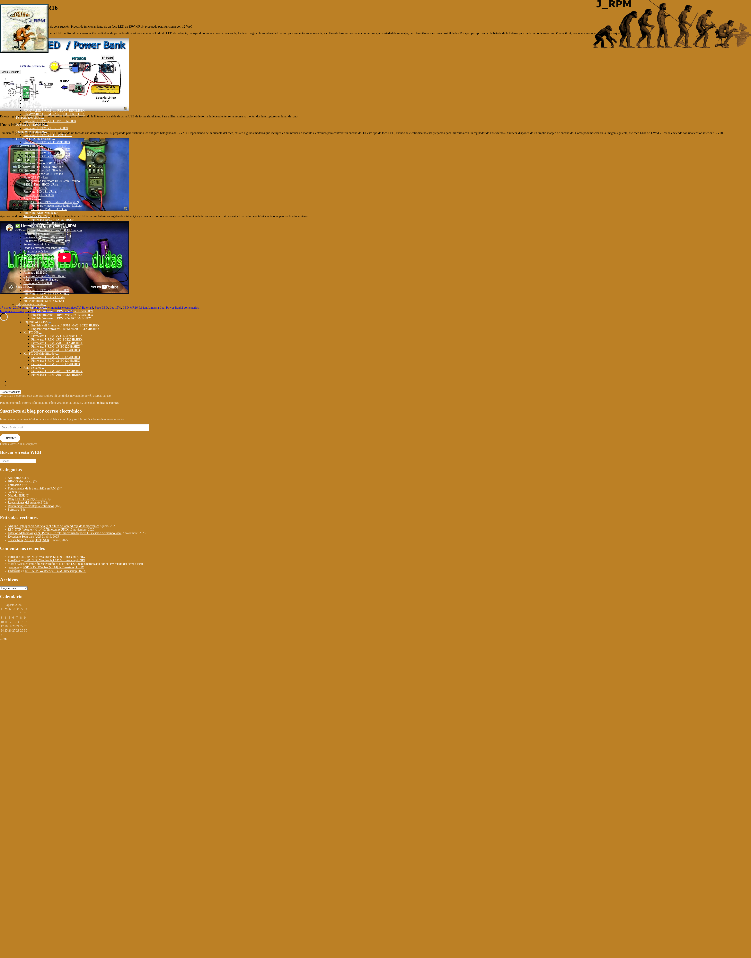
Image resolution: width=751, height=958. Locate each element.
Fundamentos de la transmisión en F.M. (32, 488)
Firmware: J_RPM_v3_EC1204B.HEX (55, 357)
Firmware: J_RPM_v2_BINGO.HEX (46, 152)
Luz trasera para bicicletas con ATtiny (46, 240)
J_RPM (4, 58)
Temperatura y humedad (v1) (41, 258)
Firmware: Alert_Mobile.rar (40, 212)
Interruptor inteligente (36, 233)
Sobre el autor (16, 78)
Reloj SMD (23, 89)
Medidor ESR (16, 495)
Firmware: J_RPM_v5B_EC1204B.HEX (57, 343)
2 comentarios (190, 307)
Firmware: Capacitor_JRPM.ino (43, 174)
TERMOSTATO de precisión (34, 138)
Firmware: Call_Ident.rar (38, 195)
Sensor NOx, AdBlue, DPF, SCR (28, 540)
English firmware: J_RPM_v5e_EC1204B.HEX (61, 318)
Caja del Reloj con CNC (38, 93)
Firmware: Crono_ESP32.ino (41, 163)
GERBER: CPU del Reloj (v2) (42, 100)
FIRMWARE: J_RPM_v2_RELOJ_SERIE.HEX (54, 114)
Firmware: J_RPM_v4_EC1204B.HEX (55, 350)
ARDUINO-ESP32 (28, 159)
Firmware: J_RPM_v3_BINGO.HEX (46, 149)
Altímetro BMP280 (35, 272)
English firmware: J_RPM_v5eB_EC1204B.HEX (62, 314)
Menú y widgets (10, 71)
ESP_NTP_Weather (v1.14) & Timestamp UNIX (38, 529)
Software (13, 509)
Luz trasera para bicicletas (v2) (42, 237)
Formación (14, 485)
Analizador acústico (35, 251)
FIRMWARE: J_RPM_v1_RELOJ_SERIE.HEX (54, 110)
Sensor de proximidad (36, 244)
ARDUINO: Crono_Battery (40, 279)
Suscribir (9, 438)
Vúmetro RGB (32, 262)
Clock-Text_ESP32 (35, 188)
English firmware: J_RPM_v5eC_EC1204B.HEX (62, 311)
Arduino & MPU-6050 (37, 283)
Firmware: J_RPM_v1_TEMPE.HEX (46, 142)
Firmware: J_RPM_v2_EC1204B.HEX (55, 360)
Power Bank (173, 307)
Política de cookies (107, 402)
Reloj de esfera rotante (29, 304)
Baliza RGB (31, 265)
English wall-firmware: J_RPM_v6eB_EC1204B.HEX (65, 329)
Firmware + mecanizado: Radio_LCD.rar (56, 205)
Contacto (13, 82)
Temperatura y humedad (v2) (41, 255)
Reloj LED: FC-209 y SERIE (26, 499)
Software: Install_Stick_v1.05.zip (44, 297)
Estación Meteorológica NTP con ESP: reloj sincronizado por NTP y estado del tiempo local (64, 533)
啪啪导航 (14, 571)
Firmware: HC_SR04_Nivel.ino (43, 167)
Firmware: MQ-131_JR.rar (40, 191)
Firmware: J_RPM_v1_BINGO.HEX (46, 156)
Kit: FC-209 (31, 332)
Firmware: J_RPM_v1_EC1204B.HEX (55, 364)
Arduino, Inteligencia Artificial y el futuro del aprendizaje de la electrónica (53, 526)
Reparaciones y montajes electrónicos (31, 506)
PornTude (14, 556)
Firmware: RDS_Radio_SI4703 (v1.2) (55, 202)
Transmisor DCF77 (35, 216)
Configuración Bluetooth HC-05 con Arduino (51, 181)
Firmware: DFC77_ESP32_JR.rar (52, 219)
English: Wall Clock (35, 322)
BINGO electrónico (28, 145)
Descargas (14, 85)
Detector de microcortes (30, 124)
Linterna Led (156, 307)
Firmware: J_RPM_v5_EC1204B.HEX (55, 346)
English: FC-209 (33, 307)
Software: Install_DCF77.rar (48, 226)
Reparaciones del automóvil (25, 502)
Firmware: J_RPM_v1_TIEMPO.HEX (47, 135)
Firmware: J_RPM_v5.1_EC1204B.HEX (57, 336)
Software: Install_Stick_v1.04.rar (43, 300)
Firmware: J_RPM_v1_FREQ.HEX (45, 128)
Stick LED (22, 286)
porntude (13, 567)
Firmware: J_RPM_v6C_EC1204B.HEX (57, 371)
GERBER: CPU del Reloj (39, 96)
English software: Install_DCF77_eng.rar (56, 230)
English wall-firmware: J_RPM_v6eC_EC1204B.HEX (65, 325)
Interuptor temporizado (30, 131)
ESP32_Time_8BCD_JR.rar (41, 184)
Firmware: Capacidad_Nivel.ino (43, 170)
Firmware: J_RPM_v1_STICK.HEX (46, 293)
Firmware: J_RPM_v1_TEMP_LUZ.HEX (49, 121)
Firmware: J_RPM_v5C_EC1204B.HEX (57, 339)
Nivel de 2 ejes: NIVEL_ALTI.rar (44, 269)
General (13, 492)
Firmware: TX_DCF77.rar (47, 223)
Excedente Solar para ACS (24, 536)
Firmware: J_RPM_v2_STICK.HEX (46, 290)
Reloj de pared (32, 367)
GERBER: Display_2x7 (38, 107)
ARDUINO (15, 477)
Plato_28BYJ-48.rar (35, 177)
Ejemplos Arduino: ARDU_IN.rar (44, 276)
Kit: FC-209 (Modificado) (39, 353)
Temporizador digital (28, 117)
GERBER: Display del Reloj (41, 103)
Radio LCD (30, 198)
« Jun (3, 639)
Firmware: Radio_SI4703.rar (49, 209)
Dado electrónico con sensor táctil (44, 248)
